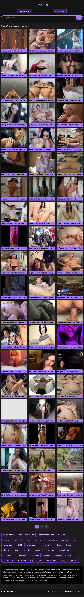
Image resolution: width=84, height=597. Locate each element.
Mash (17, 550)
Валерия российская (26, 535)
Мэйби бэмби (53, 540)
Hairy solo (51, 550)
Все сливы (59, 11)
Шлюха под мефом (25, 560)
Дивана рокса (8, 560)
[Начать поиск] (79, 18)
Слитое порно (7, 591)
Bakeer (62, 560)
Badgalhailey (64, 550)
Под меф (61, 535)
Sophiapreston (8, 555)
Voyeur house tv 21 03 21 (12, 545)
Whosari (59, 545)
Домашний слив (68, 540)
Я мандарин (51, 560)
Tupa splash (22, 555)
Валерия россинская (46, 535)
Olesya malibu (8, 535)
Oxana (40, 560)
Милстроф (39, 550)
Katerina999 (47, 545)
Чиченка (57, 555)
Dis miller (27, 550)
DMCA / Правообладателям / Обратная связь (65, 591)
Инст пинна (25, 540)
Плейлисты (24, 11)
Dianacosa (7, 550)
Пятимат (46, 555)
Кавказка (35, 555)
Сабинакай (74, 560)
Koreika (68, 555)
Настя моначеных (10, 540)
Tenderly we (39, 540)
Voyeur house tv (32, 545)
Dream (68, 545)
